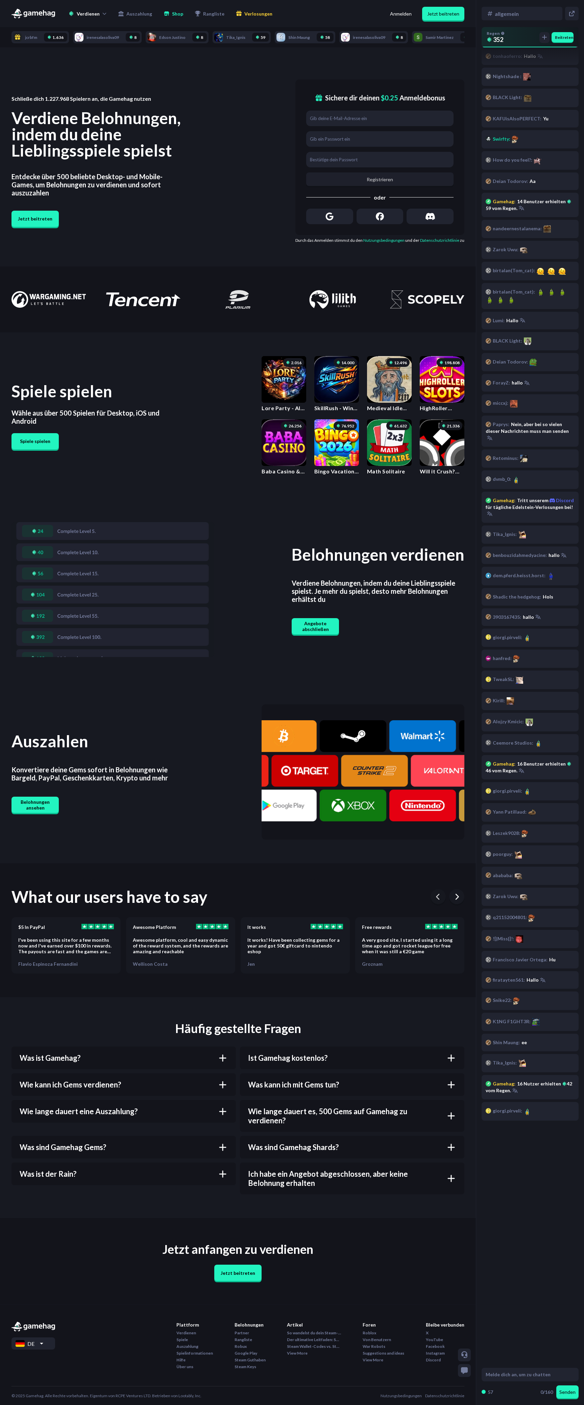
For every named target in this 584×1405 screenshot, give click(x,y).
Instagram (435, 1353)
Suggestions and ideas (383, 1353)
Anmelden (401, 14)
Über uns (184, 1366)
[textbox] (524, 1374)
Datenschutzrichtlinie (439, 240)
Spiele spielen (35, 441)
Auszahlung (187, 1346)
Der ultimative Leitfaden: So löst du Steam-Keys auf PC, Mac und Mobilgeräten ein (314, 1339)
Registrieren (380, 179)
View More (297, 1353)
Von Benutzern (377, 1339)
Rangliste (243, 1339)
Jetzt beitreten (443, 14)
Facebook (435, 1346)
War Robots (374, 1346)
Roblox (369, 1332)
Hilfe (181, 1359)
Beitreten (564, 37)
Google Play (246, 1353)
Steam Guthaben (250, 1359)
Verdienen (186, 1332)
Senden (567, 1392)
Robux (241, 1346)
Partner (242, 1332)
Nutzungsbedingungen (384, 240)
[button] (87, 13)
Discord (564, 500)
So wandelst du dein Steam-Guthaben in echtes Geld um (314, 1332)
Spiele (182, 1339)
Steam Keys (245, 1366)
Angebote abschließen (315, 626)
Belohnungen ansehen (35, 805)
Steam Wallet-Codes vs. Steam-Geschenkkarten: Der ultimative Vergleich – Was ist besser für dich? (314, 1346)
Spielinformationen (194, 1353)
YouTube (434, 1339)
